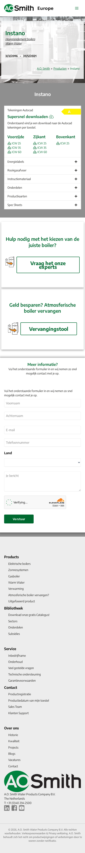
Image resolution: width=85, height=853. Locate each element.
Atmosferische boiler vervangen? (28, 595)
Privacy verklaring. (59, 833)
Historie (13, 735)
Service (10, 648)
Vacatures (14, 760)
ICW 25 (16, 143)
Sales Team (15, 706)
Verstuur (19, 519)
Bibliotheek (13, 608)
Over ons (11, 728)
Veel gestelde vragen (21, 668)
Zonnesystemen (18, 570)
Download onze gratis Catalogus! (29, 615)
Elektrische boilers (19, 563)
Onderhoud (15, 661)
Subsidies (14, 633)
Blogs (11, 753)
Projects (13, 747)
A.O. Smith (43, 68)
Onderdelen (15, 627)
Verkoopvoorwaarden (34, 833)
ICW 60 (16, 152)
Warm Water (13, 43)
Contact (10, 687)
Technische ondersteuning (24, 674)
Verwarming (16, 588)
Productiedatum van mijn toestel (28, 700)
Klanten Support (18, 713)
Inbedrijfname (17, 655)
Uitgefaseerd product (21, 601)
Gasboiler (14, 576)
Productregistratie (19, 694)
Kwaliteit (13, 741)
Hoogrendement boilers (20, 39)
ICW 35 (16, 147)
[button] (42, 110)
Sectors (12, 621)
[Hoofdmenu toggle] (76, 8)
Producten (60, 68)
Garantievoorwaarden (22, 680)
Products (11, 557)
